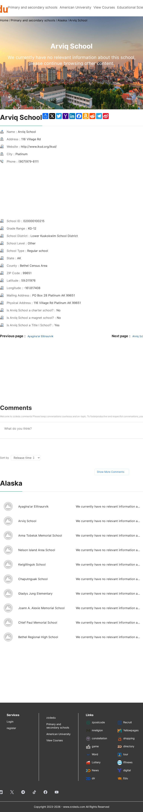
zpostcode (98, 722)
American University (75, 7)
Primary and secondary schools (32, 7)
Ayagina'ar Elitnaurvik (40, 336)
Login (10, 721)
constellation (99, 738)
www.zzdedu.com (74, 806)
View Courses (104, 7)
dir (93, 778)
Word (95, 754)
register (11, 728)
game (95, 746)
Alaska (62, 20)
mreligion (97, 730)
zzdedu (51, 717)
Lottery (96, 762)
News (95, 770)
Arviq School (78, 20)
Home (4, 20)
